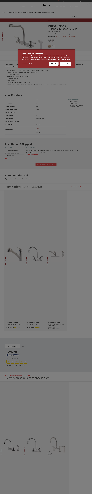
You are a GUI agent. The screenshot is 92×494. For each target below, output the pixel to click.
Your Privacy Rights (27, 63)
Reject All (53, 63)
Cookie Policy (57, 59)
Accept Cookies (66, 63)
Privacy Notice (65, 59)
